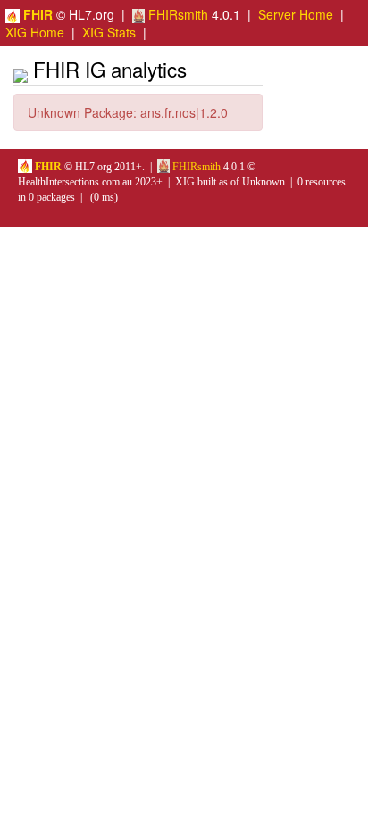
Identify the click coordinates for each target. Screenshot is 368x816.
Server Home (295, 14)
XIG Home (34, 32)
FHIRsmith (176, 14)
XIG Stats (109, 32)
